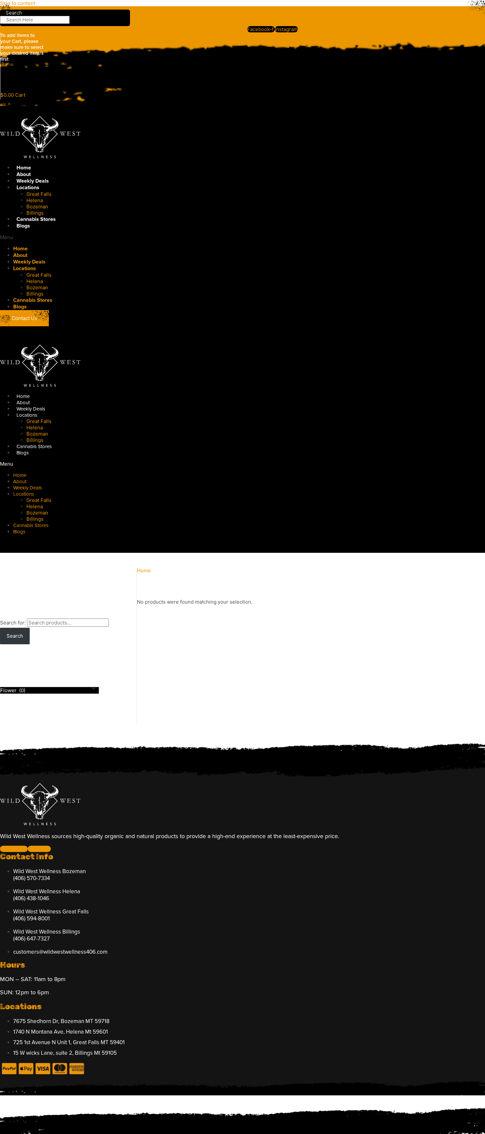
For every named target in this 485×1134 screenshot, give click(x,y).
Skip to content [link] (17, 3)
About (23, 174)
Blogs (23, 226)
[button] (153, 237)
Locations (27, 187)
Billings (35, 213)
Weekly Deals (32, 181)
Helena (34, 200)
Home (23, 167)
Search (15, 636)
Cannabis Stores (36, 219)
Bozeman (37, 206)
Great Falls (38, 194)
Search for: (13, 623)
